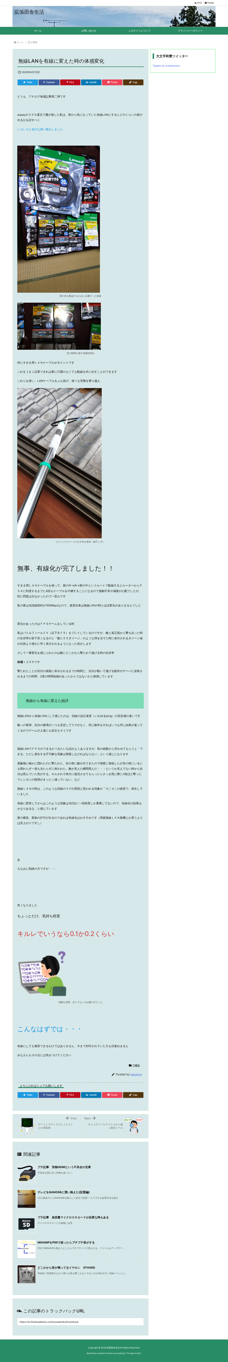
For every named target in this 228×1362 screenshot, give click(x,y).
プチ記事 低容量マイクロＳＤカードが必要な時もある (73, 1217)
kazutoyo (136, 1074)
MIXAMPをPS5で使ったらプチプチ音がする (66, 1242)
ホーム (20, 42)
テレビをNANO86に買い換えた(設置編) (64, 1192)
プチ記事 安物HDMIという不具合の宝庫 (64, 1167)
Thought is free (133, 1353)
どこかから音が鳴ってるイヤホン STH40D (66, 1267)
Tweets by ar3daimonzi (166, 65)
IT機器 (34, 42)
